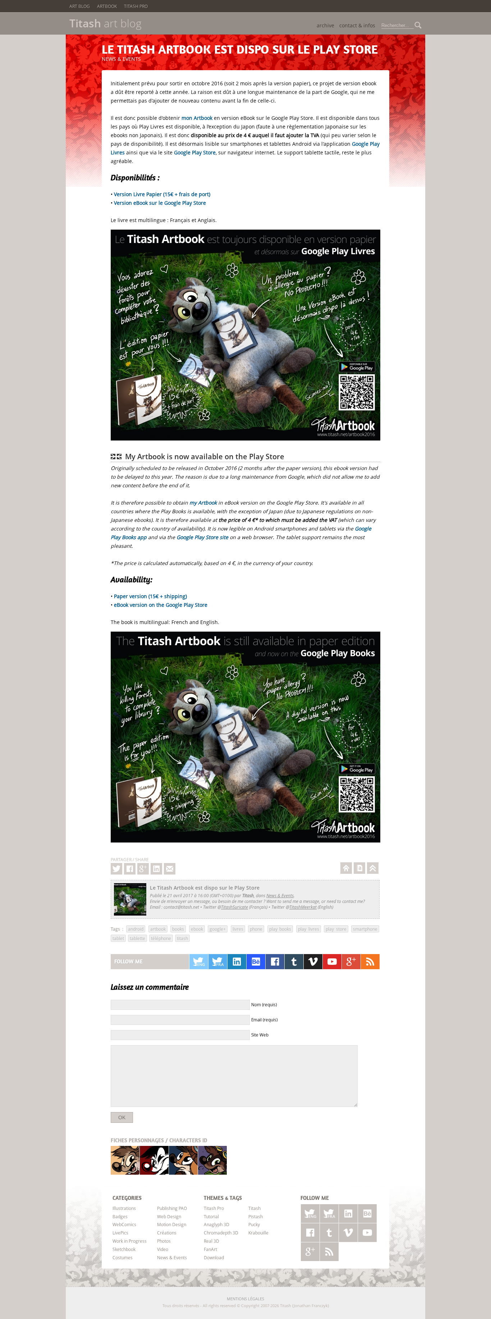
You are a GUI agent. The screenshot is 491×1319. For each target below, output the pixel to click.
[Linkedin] (156, 869)
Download (214, 1257)
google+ (218, 929)
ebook (197, 929)
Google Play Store (195, 152)
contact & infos (357, 25)
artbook (158, 929)
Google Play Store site (202, 537)
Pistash (154, 1160)
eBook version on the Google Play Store (160, 604)
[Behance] (256, 961)
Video (162, 1249)
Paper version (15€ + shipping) (150, 596)
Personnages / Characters (159, 1140)
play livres (308, 929)
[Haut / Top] (372, 868)
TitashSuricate (234, 907)
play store (336, 929)
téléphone (161, 938)
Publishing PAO (172, 1208)
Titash (125, 1160)
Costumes (123, 1257)
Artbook (107, 6)
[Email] (169, 869)
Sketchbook (124, 1249)
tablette (137, 938)
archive (325, 25)
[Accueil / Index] (346, 868)
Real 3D (211, 1241)
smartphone (365, 929)
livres (238, 929)
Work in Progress (130, 1241)
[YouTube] (332, 961)
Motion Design (171, 1224)
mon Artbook (197, 117)
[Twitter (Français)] (217, 961)
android (135, 929)
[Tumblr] (294, 961)
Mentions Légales (245, 1298)
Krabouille (212, 1160)
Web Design (169, 1216)
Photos (164, 1241)
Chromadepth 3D (221, 1233)
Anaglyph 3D (216, 1224)
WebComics (124, 1224)
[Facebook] (130, 869)
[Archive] (359, 868)
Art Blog (79, 6)
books (178, 929)
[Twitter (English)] (198, 961)
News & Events (121, 58)
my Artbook (203, 502)
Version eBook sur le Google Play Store (160, 202)
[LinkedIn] (237, 961)
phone (256, 929)
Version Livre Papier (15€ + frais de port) (162, 194)
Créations (166, 1233)
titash (182, 938)
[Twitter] (116, 869)
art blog (105, 23)
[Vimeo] (313, 961)
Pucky (183, 1160)
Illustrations (124, 1208)
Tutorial (211, 1216)
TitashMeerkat (303, 907)
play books (280, 929)
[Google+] (143, 869)
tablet (118, 938)
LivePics (120, 1233)
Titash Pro (136, 6)
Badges (120, 1216)
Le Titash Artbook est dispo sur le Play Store (240, 49)
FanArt (210, 1249)
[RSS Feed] (370, 961)
